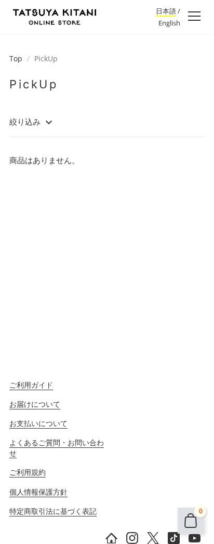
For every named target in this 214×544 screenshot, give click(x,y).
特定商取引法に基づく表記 (53, 511)
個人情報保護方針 (38, 492)
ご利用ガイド (31, 385)
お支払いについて (38, 423)
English (169, 23)
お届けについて (34, 404)
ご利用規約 (27, 472)
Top (15, 58)
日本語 (166, 11)
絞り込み (26, 121)
